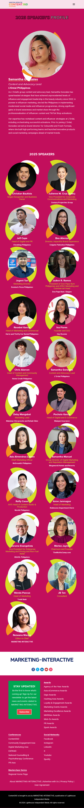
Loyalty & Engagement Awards (58, 703)
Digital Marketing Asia (18, 747)
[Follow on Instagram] (50, 669)
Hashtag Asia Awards (54, 699)
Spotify (47, 759)
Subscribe (24, 712)
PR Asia (12, 762)
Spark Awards (50, 727)
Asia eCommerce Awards (55, 690)
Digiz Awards (50, 695)
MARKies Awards (52, 715)
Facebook (48, 739)
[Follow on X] (37, 669)
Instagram (48, 743)
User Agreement (42, 785)
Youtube (47, 755)
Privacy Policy (66, 781)
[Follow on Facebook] (33, 669)
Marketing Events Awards (55, 707)
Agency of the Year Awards (56, 686)
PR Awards (49, 723)
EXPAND (12, 751)
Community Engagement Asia (21, 743)
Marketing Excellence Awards (57, 711)
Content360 (13, 739)
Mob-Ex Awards (51, 719)
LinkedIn (48, 747)
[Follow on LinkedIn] (42, 669)
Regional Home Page (18, 774)
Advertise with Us (51, 781)
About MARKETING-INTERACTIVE (25, 781)
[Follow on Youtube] (46, 669)
